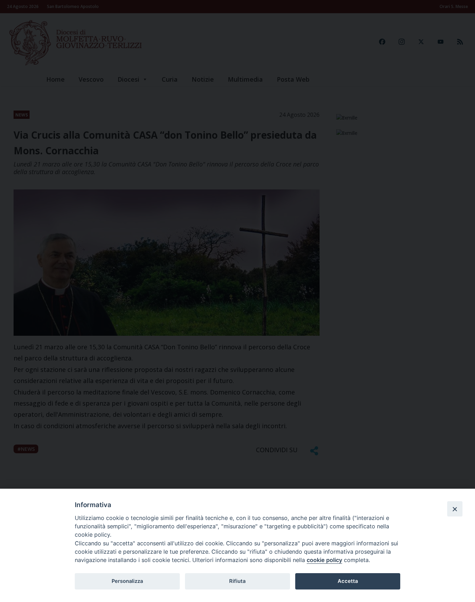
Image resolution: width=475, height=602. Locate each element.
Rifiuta (237, 581)
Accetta (348, 581)
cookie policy (324, 559)
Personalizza (127, 581)
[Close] (454, 508)
